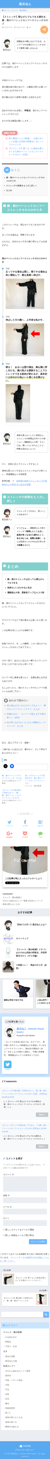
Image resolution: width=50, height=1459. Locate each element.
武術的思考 (10, 1408)
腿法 (7, 1403)
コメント (8, 1174)
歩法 (7, 1399)
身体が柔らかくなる (11, 904)
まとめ (9, 190)
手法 (7, 1389)
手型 (7, 1385)
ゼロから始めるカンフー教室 (15, 900)
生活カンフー (35, 900)
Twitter (7, 1069)
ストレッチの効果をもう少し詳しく (21, 185)
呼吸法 (8, 1342)
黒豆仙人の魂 (11, 1361)
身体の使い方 (11, 1422)
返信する (42, 1115)
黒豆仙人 (25, 4)
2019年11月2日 (8, 1097)
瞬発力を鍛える (12, 1427)
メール (7, 1207)
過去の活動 (10, 1356)
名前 (6, 1195)
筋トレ (8, 1413)
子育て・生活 (11, 1346)
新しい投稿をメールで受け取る (19, 1235)
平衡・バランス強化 (14, 1380)
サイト (6, 1218)
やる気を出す (11, 1337)
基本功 (8, 1375)
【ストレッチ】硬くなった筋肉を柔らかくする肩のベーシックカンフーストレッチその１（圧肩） (26, 151)
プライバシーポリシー (24, 1450)
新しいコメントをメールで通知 (19, 1230)
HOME (26, 1446)
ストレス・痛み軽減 (11, 897)
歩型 (7, 1394)
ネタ (5, 1351)
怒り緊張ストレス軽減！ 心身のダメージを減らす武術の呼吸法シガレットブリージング (26, 141)
